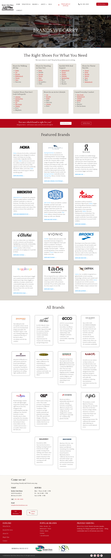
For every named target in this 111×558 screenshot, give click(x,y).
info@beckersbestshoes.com (19, 505)
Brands (34, 4)
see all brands (45, 535)
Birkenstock (19, 76)
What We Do (26, 4)
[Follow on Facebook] (91, 555)
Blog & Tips (6, 537)
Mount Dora (80, 526)
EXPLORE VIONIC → (50, 257)
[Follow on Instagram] (95, 555)
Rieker (17, 101)
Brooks (17, 74)
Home (18, 4)
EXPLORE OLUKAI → (19, 255)
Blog (50, 4)
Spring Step (65, 78)
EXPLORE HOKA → (19, 175)
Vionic (17, 78)
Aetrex (40, 80)
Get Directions (101, 4)
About (43, 4)
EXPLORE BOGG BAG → (20, 293)
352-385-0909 (84, 4)
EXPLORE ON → (80, 174)
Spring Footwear (49, 153)
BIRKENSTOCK (17, 197)
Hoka (17, 70)
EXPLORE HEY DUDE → (51, 219)
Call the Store (86, 123)
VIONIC (46, 239)
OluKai (64, 74)
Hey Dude (18, 104)
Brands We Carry (8, 530)
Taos (16, 80)
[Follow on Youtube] (98, 555)
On (16, 72)
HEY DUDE (47, 203)
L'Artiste (64, 76)
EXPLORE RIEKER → (81, 224)
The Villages (86, 528)
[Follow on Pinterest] (101, 555)
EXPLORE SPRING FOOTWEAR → (54, 181)
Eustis (86, 526)
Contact (19, 10)
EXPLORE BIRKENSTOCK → (21, 214)
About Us (5, 533)
